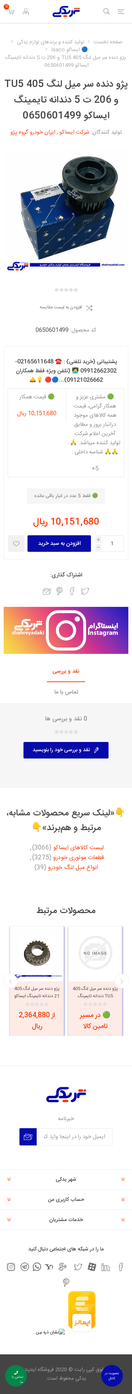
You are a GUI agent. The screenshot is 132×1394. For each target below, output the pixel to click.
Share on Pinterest (59, 591)
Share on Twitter (85, 591)
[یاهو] (49, 1267)
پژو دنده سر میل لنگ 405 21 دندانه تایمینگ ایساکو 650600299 (37, 996)
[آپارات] (92, 1267)
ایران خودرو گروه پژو (32, 132)
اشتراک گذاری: (66, 575)
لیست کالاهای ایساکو (78, 848)
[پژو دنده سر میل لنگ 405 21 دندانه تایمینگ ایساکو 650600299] (36, 953)
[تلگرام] (25, 1267)
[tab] (66, 671)
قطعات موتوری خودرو (78, 858)
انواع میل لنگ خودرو (73, 867)
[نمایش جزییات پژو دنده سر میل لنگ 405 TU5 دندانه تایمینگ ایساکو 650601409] (95, 953)
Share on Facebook (72, 591)
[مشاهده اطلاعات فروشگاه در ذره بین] (50, 1332)
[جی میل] (63, 1267)
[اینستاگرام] (11, 1267)
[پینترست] (66, 1282)
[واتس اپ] (37, 1267)
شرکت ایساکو (74, 132)
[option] (95, 981)
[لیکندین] (105, 1267)
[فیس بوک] (121, 1267)
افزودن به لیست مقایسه (61, 307)
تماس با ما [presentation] (66, 692)
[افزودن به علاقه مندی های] (16, 543)
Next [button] (10, 981)
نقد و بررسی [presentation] (66, 671)
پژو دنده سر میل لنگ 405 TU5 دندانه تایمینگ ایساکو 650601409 (95, 996)
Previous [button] (121, 981)
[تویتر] (78, 1267)
